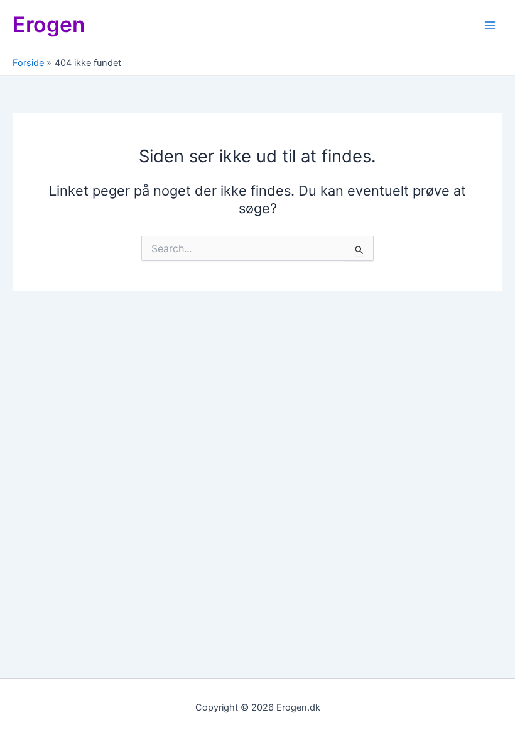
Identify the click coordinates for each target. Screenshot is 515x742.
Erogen (49, 24)
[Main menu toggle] (489, 24)
